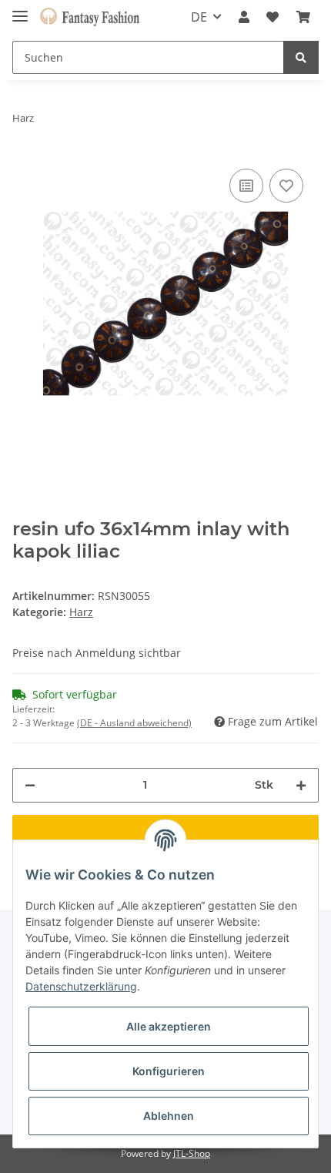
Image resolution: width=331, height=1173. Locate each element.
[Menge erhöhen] (301, 785)
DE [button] (199, 16)
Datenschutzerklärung (81, 986)
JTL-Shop (191, 1153)
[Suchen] (301, 57)
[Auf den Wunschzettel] (286, 186)
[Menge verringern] (30, 785)
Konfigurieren (168, 1070)
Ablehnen (168, 1115)
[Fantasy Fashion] (89, 17)
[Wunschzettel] (272, 17)
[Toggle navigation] (20, 9)
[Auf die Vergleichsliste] (246, 186)
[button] (244, 17)
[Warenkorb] (303, 17)
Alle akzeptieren (168, 1026)
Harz (81, 612)
